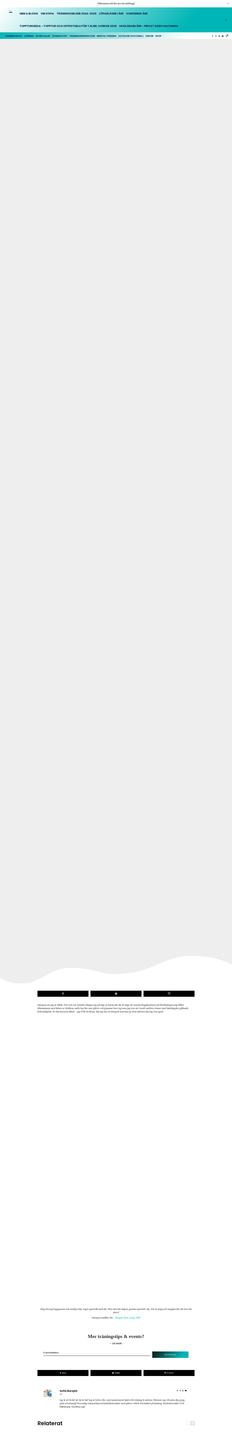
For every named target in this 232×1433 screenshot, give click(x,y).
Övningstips (59, 36)
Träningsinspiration (82, 36)
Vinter (149, 36)
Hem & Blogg (29, 13)
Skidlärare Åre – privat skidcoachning (148, 26)
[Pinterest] (219, 35)
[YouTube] (222, 35)
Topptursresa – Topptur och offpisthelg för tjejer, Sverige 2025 (68, 26)
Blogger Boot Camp (107, 523)
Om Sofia (47, 13)
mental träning (106, 36)
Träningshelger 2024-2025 (76, 13)
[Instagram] (216, 35)
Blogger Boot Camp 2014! (127, 1317)
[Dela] (62, 994)
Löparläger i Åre (111, 13)
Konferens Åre (137, 13)
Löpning (29, 36)
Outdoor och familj (131, 36)
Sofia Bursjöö (68, 1391)
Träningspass (13, 36)
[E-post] (169, 994)
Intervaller (43, 36)
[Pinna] (116, 994)
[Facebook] (212, 35)
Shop (158, 36)
